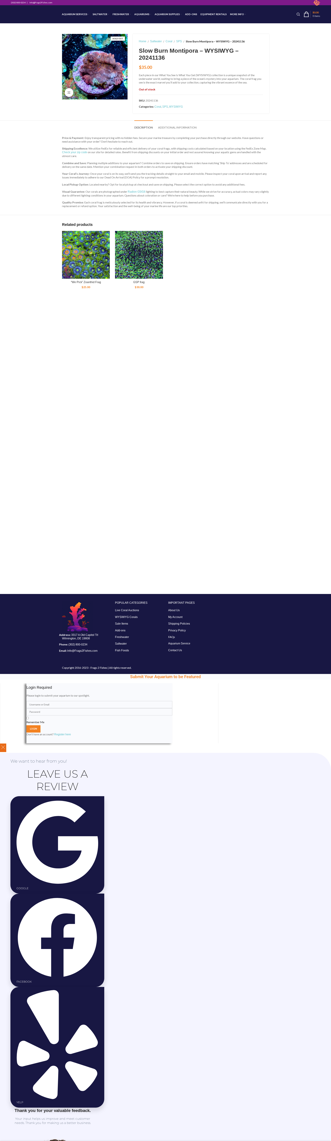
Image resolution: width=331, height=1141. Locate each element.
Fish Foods (122, 650)
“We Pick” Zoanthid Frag (86, 282)
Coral (169, 41)
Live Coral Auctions (127, 610)
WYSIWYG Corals (126, 617)
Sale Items (121, 623)
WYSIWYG (176, 106)
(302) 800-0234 (77, 644)
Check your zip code (74, 152)
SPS (179, 41)
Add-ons (120, 630)
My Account (175, 617)
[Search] (298, 14)
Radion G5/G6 (136, 191)
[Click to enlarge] (69, 92)
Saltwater (156, 41)
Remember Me (35, 722)
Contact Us (175, 650)
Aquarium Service (179, 643)
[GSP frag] (139, 255)
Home (142, 41)
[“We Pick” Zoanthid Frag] (86, 255)
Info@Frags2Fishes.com (82, 650)
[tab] (143, 125)
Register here (62, 734)
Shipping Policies (179, 623)
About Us (174, 610)
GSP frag (139, 282)
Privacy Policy (177, 630)
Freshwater (122, 637)
